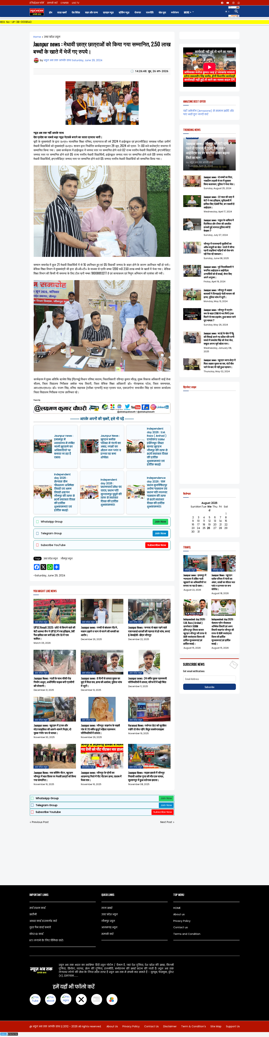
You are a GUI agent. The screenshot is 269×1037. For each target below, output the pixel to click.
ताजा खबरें (106, 908)
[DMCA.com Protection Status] (9, 1035)
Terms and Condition (186, 934)
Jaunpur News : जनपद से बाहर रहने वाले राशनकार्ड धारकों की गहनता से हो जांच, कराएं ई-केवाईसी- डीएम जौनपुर (149, 631)
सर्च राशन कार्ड (37, 908)
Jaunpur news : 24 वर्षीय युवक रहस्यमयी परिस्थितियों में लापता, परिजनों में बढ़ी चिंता (147, 680)
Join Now (160, 521)
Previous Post (40, 822)
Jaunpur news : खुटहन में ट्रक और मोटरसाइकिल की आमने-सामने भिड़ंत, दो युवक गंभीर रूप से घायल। (52, 729)
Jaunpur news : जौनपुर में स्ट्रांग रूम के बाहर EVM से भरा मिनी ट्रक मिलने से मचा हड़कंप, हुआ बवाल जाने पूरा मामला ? (220, 315)
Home (37, 37)
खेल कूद (162, 12)
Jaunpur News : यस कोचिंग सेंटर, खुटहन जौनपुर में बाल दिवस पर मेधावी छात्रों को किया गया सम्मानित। (55, 776)
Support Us (233, 1026)
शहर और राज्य (91, 12)
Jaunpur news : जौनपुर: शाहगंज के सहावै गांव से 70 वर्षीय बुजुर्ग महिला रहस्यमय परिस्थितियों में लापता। (100, 729)
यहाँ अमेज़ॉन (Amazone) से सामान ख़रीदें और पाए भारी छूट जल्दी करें (208, 112)
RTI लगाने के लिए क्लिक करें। (46, 940)
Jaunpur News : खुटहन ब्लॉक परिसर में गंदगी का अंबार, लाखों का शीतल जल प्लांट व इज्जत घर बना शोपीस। (111, 446)
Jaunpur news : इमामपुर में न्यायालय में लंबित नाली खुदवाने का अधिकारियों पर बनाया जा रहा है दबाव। (64, 446)
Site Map (215, 1026)
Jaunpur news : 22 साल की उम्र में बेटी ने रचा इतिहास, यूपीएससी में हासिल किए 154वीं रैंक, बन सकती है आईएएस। (219, 202)
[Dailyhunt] (112, 999)
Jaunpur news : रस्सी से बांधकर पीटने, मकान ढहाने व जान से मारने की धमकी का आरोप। (100, 631)
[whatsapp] (239, 3)
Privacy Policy (181, 921)
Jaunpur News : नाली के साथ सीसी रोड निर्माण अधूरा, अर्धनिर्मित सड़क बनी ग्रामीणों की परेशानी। (54, 681)
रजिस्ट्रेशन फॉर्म (36, 2)
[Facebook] (50, 999)
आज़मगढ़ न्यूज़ (109, 927)
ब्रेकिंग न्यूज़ (124, 12)
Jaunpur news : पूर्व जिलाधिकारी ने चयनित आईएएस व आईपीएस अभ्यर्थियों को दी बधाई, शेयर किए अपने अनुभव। (219, 272)
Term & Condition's (193, 1026)
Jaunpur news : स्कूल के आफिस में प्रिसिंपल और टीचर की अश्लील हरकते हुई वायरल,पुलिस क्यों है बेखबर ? (219, 225)
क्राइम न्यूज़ (108, 12)
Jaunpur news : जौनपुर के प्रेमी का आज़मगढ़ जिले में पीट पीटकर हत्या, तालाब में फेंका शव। (101, 776)
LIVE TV (75, 2)
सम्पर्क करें (52, 2)
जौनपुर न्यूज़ (66, 558)
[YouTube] (35, 999)
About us (179, 914)
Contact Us (151, 1026)
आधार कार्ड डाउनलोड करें (43, 921)
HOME (177, 908)
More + (187, 12)
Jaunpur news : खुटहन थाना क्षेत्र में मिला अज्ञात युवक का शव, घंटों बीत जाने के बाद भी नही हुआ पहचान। (220, 363)
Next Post (166, 822)
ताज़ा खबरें (62, 12)
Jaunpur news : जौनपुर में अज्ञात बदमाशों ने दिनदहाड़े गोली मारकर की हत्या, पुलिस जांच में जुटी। (219, 293)
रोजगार (137, 12)
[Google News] (96, 999)
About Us (112, 1026)
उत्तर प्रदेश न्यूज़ (52, 37)
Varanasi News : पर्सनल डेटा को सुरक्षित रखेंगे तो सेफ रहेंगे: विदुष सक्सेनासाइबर (147, 727)
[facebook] (222, 3)
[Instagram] (65, 999)
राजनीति (150, 12)
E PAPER (65, 2)
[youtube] (228, 3)
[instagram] (233, 3)
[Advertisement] (134, 854)
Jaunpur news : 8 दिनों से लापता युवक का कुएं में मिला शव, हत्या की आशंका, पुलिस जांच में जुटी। (101, 681)
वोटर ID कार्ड (36, 934)
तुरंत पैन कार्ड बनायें (40, 927)
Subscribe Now (156, 545)
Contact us (180, 927)
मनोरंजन (175, 12)
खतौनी (33, 914)
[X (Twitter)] (81, 999)
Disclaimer (170, 1026)
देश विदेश (76, 12)
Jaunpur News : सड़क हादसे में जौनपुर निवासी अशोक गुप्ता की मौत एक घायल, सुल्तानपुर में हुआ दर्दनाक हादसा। (146, 776)
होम (50, 12)
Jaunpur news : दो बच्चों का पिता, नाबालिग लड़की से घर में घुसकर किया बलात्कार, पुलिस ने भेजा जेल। (219, 180)
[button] (227, 11)
